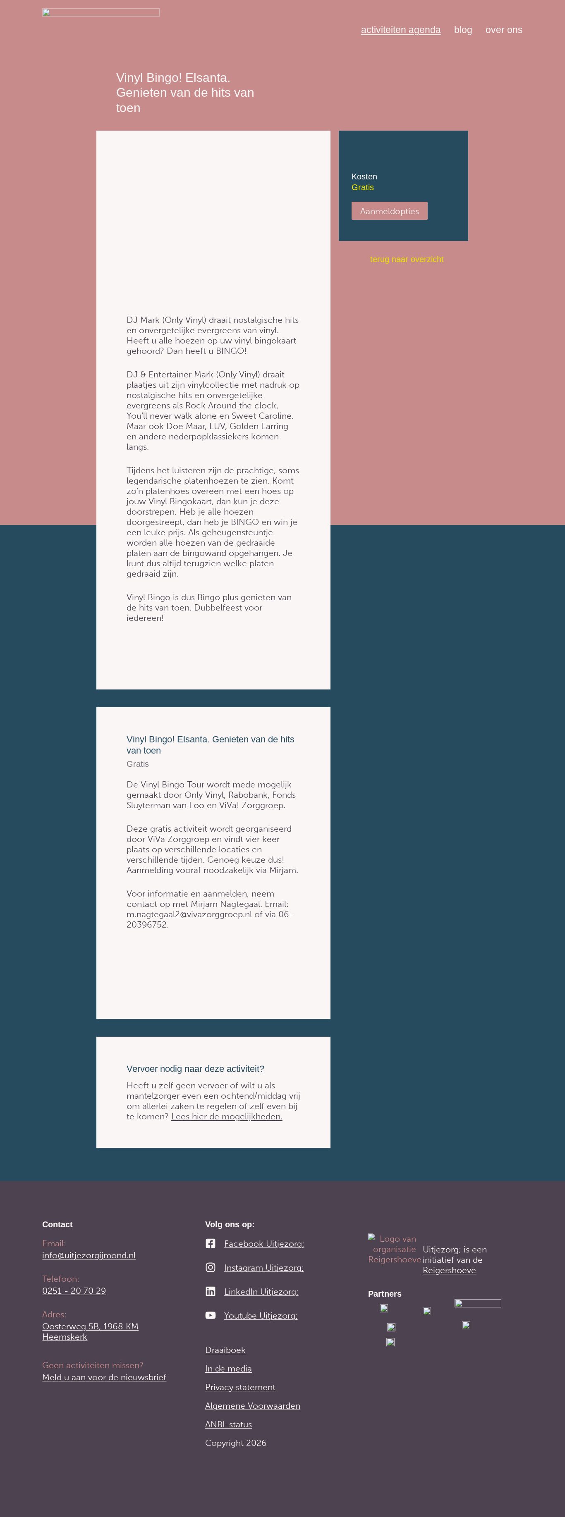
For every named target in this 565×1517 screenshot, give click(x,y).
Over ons (504, 29)
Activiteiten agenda (401, 29)
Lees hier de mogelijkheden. (226, 1116)
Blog (463, 29)
